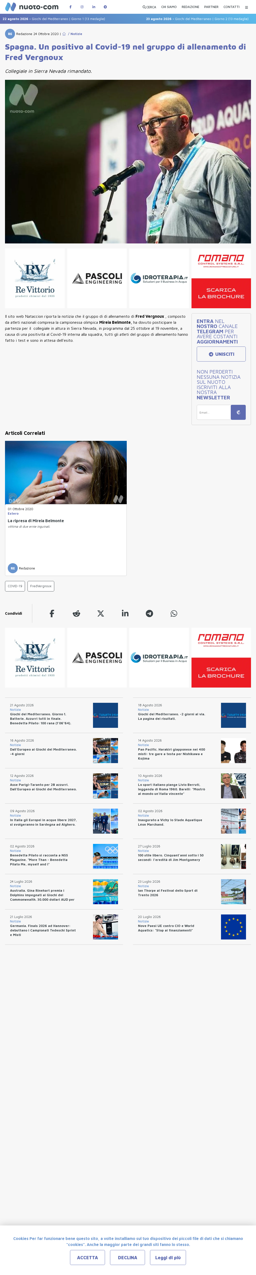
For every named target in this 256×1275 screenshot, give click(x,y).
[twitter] (100, 613)
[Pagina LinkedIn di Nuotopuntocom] (94, 7)
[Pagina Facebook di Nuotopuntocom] (70, 7)
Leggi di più (168, 1257)
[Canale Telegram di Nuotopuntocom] (105, 7)
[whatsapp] (174, 613)
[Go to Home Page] (64, 34)
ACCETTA (87, 1257)
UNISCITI (224, 354)
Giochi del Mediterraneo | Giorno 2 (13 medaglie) (181, 19)
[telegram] (149, 613)
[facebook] (52, 613)
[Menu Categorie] (246, 7)
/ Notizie (74, 34)
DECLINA (127, 1257)
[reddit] (76, 613)
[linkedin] (125, 613)
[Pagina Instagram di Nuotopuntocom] (82, 7)
